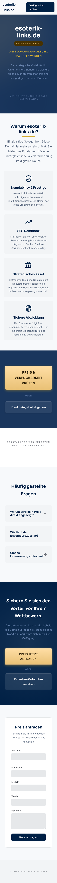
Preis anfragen (28, 837)
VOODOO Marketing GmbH (32, 871)
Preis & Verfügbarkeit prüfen (28, 377)
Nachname (16, 767)
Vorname (16, 750)
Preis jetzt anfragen (28, 656)
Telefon (15, 796)
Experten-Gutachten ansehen (28, 681)
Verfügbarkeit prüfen (36, 7)
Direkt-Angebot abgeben (28, 407)
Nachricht (16, 810)
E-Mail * (15, 782)
